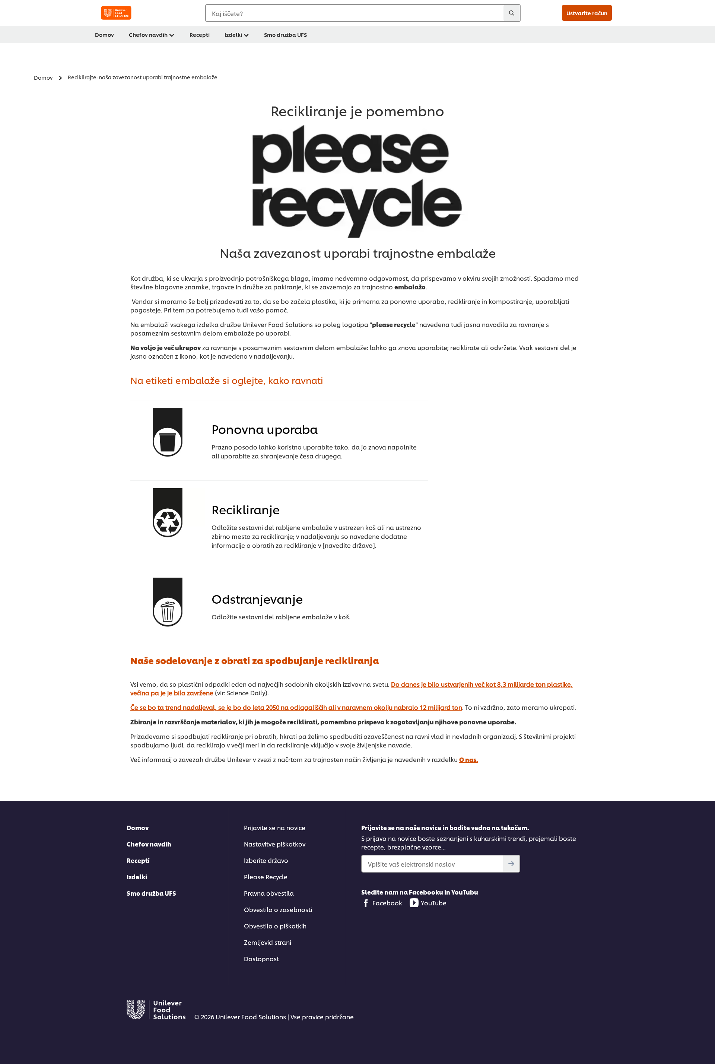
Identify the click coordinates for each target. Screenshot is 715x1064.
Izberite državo (266, 860)
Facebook (387, 902)
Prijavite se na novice (274, 827)
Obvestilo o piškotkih (275, 925)
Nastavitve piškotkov (274, 843)
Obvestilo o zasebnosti (278, 909)
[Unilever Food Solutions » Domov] (116, 13)
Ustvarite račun (586, 12)
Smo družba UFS (285, 34)
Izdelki (233, 34)
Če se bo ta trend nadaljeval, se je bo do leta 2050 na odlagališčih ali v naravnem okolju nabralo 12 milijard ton (296, 707)
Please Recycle (265, 876)
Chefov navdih (148, 34)
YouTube (434, 902)
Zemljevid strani (267, 942)
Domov (104, 34)
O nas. (468, 759)
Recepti (200, 34)
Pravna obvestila (269, 893)
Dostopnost (261, 958)
